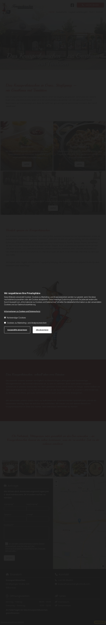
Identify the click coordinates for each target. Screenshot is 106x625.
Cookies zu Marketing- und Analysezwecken (27, 323)
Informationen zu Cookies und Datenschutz (22, 311)
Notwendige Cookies (16, 317)
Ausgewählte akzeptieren (17, 330)
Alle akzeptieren (42, 330)
